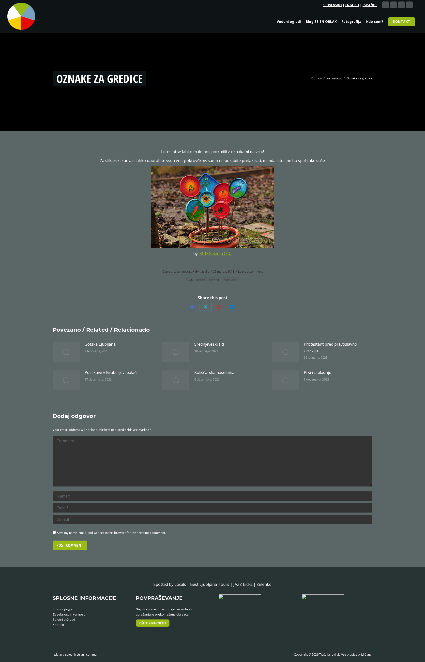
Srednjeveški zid (209, 344)
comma (91, 654)
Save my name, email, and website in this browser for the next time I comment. (111, 533)
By (202, 271)
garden (200, 279)
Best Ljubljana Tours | (211, 584)
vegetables (230, 279)
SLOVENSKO (332, 5)
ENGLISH (352, 5)
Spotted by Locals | (171, 584)
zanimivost (184, 271)
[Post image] (66, 352)
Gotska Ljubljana (100, 344)
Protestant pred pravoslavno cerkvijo (330, 347)
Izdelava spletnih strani (69, 654)
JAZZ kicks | (245, 584)
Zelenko (264, 584)
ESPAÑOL (370, 5)
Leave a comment (250, 271)
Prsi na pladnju (317, 372)
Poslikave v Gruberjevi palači (111, 372)
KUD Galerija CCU (215, 253)
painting (214, 279)
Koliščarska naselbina (214, 372)
